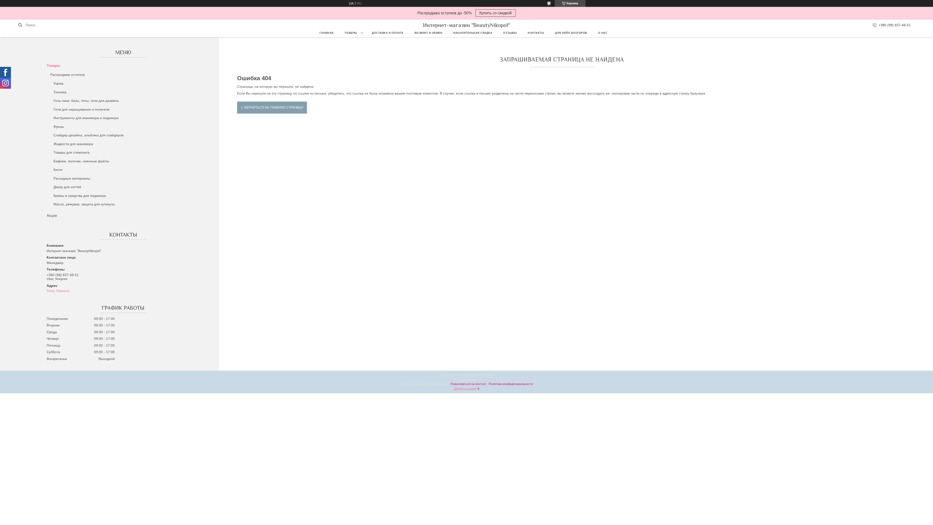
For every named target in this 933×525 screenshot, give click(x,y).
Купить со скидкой (495, 13)
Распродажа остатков (67, 75)
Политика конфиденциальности (511, 384)
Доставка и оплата (388, 32)
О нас (603, 32)
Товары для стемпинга (71, 152)
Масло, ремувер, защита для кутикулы (84, 204)
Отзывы (510, 32)
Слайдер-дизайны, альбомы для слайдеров (88, 135)
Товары (351, 32)
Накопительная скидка (472, 32)
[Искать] (20, 25)
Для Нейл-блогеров (571, 32)
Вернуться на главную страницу (273, 107)
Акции (52, 215)
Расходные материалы (71, 178)
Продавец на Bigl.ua (467, 379)
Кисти (57, 170)
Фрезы (58, 127)
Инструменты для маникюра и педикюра (86, 118)
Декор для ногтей (67, 187)
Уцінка (58, 83)
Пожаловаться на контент (468, 384)
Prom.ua (487, 375)
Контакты (536, 32)
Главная (327, 32)
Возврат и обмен (428, 32)
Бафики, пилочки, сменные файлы (81, 161)
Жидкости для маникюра (73, 144)
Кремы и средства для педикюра (79, 196)
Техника (59, 92)
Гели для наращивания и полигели (81, 109)
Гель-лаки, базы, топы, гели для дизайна (86, 101)
